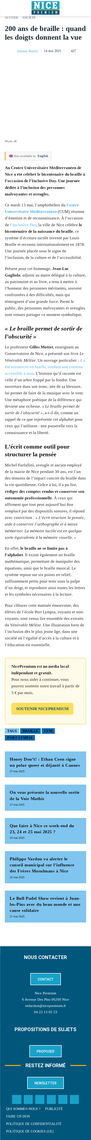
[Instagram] (39, 1099)
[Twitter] (28, 1099)
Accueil (12, 17)
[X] (59, 63)
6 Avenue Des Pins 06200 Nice (45, 999)
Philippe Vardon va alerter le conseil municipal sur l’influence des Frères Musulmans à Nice (42, 864)
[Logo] (45, 8)
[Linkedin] (81, 63)
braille (30, 731)
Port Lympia (20, 738)
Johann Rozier (27, 51)
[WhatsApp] (70, 63)
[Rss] (74, 1099)
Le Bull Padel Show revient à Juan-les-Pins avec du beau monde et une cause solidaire (45, 904)
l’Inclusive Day (23, 225)
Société (29, 17)
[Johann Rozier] (10, 51)
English (43, 156)
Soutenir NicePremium (42, 708)
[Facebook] (48, 63)
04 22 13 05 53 (45, 1012)
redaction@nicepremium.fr (45, 1006)
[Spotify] (62, 1099)
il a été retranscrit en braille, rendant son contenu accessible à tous (45, 367)
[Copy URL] (36, 63)
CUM (48, 731)
